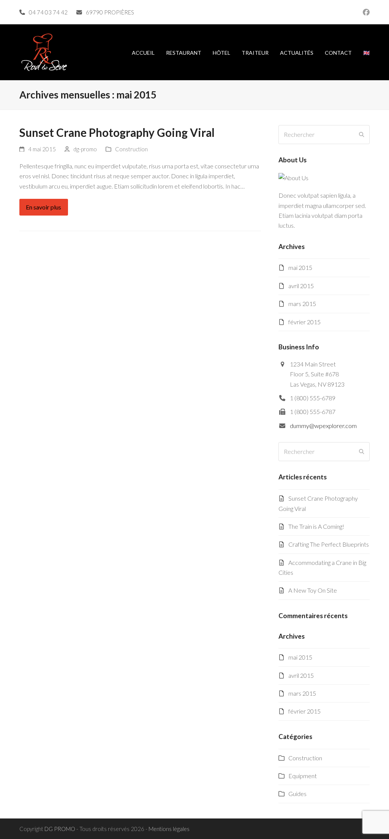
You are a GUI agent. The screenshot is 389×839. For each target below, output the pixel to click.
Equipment (302, 775)
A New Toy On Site (312, 590)
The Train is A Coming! (316, 526)
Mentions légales (169, 828)
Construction (131, 149)
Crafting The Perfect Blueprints (328, 544)
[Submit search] (361, 134)
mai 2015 (300, 267)
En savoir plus (43, 207)
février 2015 (304, 321)
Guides (297, 793)
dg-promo (85, 149)
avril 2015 (301, 285)
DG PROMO (59, 828)
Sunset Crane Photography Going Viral (117, 132)
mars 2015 (302, 303)
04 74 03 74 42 (48, 12)
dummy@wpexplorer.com (323, 425)
